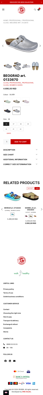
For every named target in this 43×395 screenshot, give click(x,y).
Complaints (7, 328)
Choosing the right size (12, 313)
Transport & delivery (11, 320)
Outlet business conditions (13, 296)
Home (5, 20)
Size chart (8, 155)
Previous (2, 2)
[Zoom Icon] (21, 43)
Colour (5, 94)
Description (9, 150)
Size (4, 119)
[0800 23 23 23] (10, 344)
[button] (5, 361)
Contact (6, 309)
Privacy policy (8, 289)
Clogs (6, 83)
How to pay (7, 317)
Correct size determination (17, 164)
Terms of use (8, 293)
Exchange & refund (10, 324)
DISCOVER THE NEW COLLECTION (21, 2)
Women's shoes (15, 85)
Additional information (15, 159)
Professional (15, 20)
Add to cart (20, 142)
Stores (5, 332)
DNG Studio (26, 392)
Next (41, 2)
